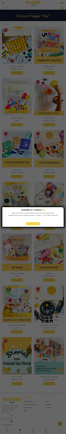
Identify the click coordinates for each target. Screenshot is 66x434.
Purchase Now (33, 223)
